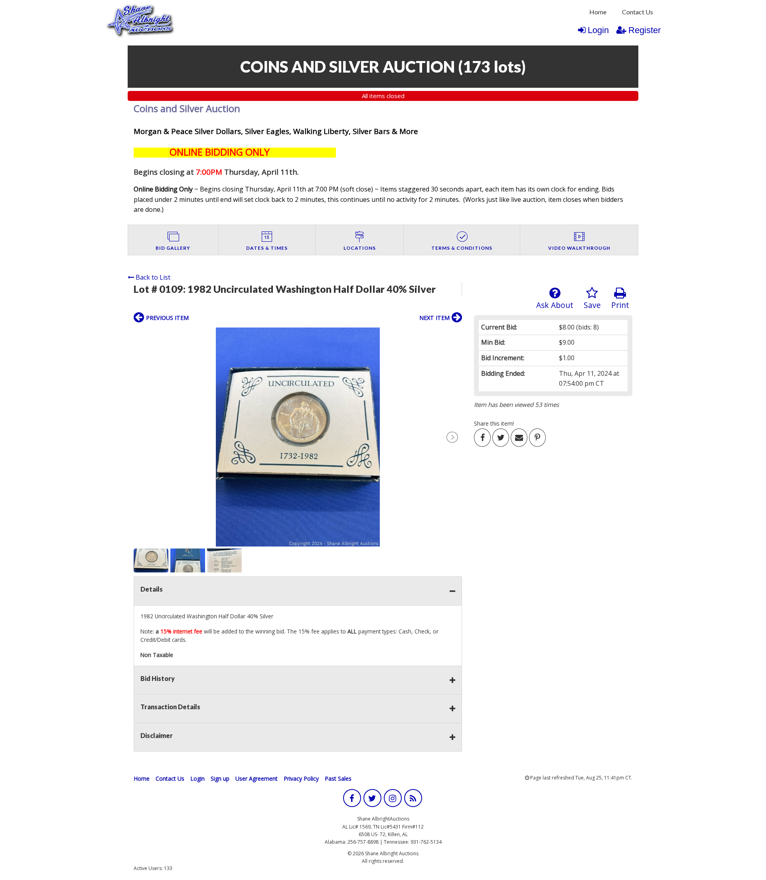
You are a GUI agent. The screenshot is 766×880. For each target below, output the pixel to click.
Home (597, 12)
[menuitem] (598, 12)
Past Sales (338, 778)
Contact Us (637, 12)
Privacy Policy (301, 778)
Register (644, 30)
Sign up (220, 778)
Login (598, 30)
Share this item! (494, 423)
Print (620, 305)
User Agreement (256, 778)
